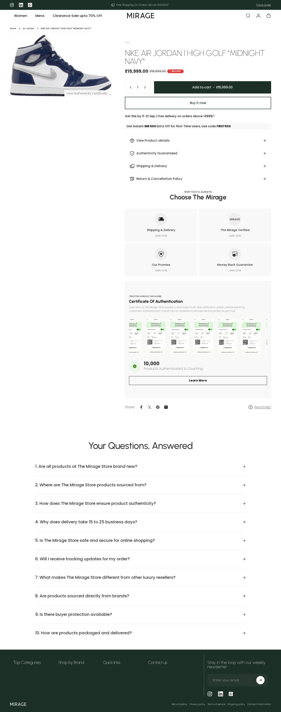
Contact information (259, 704)
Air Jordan (28, 28)
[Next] (101, 73)
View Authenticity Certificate (86, 93)
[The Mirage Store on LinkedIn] (220, 693)
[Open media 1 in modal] (60, 66)
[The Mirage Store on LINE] (231, 694)
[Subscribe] (260, 680)
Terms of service (216, 704)
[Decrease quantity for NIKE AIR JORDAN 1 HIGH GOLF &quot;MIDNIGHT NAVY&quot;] (130, 87)
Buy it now (198, 103)
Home (13, 28)
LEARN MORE (161, 235)
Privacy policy (197, 704)
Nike (127, 42)
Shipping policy (236, 704)
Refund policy (179, 704)
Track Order (263, 5)
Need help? (262, 407)
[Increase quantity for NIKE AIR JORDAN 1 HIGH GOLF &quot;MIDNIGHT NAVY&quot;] (146, 87)
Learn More (198, 380)
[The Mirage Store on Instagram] (209, 693)
